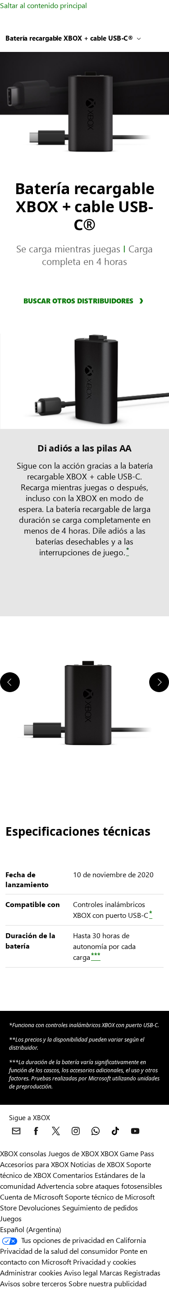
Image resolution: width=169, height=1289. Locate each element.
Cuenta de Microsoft (31, 1196)
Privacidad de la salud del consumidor (59, 1251)
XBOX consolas (23, 1153)
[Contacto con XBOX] (16, 1131)
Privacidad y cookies (104, 1261)
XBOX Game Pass (127, 1153)
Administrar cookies (31, 1272)
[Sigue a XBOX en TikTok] (115, 1131)
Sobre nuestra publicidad (107, 1283)
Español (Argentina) (30, 1229)
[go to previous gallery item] (10, 682)
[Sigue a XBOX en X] (56, 1131)
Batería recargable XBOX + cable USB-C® (69, 37)
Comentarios (73, 1175)
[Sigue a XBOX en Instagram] (76, 1131)
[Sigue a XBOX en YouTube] (135, 1131)
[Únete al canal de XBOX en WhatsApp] (95, 1131)
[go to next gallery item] (159, 682)
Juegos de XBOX (74, 1153)
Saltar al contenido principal (43, 5)
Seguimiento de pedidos (100, 1207)
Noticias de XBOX (98, 1164)
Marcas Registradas (130, 1272)
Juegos (11, 1218)
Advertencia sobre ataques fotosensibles (99, 1186)
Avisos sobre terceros (33, 1283)
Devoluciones (39, 1207)
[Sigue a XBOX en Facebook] (36, 1131)
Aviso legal (81, 1272)
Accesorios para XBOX (35, 1164)
